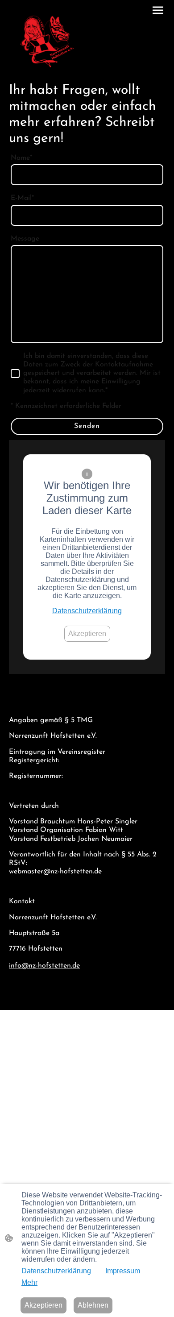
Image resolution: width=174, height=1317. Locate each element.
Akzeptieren (87, 633)
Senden (87, 426)
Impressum (122, 1271)
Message (25, 238)
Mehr (29, 1282)
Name (21, 158)
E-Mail (22, 198)
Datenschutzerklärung (87, 611)
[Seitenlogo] (47, 41)
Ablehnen (93, 1305)
